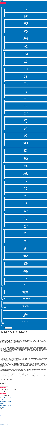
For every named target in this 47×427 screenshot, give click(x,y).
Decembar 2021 (26, 84)
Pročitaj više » (2, 399)
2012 (25, 227)
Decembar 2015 (26, 194)
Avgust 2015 (25, 189)
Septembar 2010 (25, 271)
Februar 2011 (26, 247)
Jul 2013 (26, 220)
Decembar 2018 (26, 145)
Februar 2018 (26, 134)
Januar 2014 (25, 197)
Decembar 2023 (26, 52)
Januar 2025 (25, 32)
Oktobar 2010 (26, 272)
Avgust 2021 (25, 89)
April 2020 (25, 104)
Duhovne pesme (3, 307)
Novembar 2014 (26, 209)
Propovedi (2, 285)
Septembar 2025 (25, 23)
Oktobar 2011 (26, 256)
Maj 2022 (25, 76)
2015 (25, 179)
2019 (25, 114)
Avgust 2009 (25, 279)
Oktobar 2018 (26, 143)
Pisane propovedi (25, 292)
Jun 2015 (25, 187)
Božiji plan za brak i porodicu (26, 298)
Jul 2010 (26, 269)
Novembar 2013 (26, 225)
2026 (25, 7)
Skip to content (2, 0)
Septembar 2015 (25, 190)
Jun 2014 (25, 203)
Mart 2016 (25, 167)
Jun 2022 (25, 75)
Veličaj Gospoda (25, 316)
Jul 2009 (26, 278)
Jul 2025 (26, 25)
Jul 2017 (26, 156)
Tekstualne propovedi (25, 287)
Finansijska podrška (25, 325)
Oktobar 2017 (26, 159)
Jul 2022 (26, 74)
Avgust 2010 (25, 270)
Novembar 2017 (26, 160)
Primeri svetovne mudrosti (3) (5, 397)
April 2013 (25, 217)
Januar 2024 (25, 48)
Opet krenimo (25, 313)
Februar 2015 (26, 182)
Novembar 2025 (26, 21)
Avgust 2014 (25, 205)
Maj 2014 (25, 202)
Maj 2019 (25, 121)
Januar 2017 (25, 149)
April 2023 (25, 61)
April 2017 (25, 152)
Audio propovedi (25, 294)
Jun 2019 (25, 122)
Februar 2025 (26, 31)
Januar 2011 (25, 246)
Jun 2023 (25, 59)
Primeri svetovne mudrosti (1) (5, 405)
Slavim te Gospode (25, 321)
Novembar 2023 (26, 53)
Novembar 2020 (26, 112)
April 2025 (25, 29)
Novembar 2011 (26, 257)
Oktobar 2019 (26, 127)
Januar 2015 (25, 181)
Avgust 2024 (25, 40)
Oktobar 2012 (26, 240)
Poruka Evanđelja (25, 290)
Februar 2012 (26, 231)
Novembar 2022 (26, 69)
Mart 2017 (25, 151)
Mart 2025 (25, 30)
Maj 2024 (25, 44)
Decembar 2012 (26, 242)
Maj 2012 (25, 234)
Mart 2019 (25, 119)
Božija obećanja (26, 293)
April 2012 (25, 233)
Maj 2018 (25, 137)
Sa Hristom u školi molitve (25, 306)
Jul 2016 (26, 172)
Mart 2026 (25, 14)
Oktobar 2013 (26, 224)
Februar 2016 (26, 166)
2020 (25, 98)
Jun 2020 (25, 106)
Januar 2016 (25, 165)
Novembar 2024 (26, 37)
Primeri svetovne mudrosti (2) (5, 401)
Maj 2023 (25, 60)
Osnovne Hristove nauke (25, 291)
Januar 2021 (25, 97)
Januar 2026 (25, 16)
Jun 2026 (25, 10)
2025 (25, 17)
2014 (25, 195)
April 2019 (25, 120)
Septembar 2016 (25, 174)
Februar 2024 (26, 47)
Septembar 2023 (25, 55)
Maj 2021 (25, 92)
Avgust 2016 (25, 173)
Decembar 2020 (26, 113)
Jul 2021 (26, 90)
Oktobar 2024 (26, 38)
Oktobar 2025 (26, 22)
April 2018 (25, 136)
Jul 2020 (26, 107)
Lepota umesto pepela (25, 305)
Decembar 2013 (26, 226)
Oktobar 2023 (26, 54)
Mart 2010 (25, 264)
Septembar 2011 (25, 255)
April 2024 (25, 45)
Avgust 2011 (25, 254)
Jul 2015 (26, 188)
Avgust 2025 (25, 24)
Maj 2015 (25, 186)
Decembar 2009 (26, 284)
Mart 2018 (25, 135)
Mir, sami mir (25, 315)
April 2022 (25, 77)
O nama (2, 323)
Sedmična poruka (3, 4)
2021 (25, 82)
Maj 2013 (25, 218)
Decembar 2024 (26, 36)
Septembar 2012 (25, 239)
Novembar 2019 (26, 128)
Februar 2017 (26, 150)
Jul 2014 (26, 204)
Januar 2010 (25, 262)
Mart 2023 (25, 62)
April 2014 (25, 201)
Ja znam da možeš (25, 314)
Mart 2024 (25, 46)
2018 (25, 130)
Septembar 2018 (25, 142)
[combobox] (4, 386)
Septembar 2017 (25, 158)
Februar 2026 (26, 15)
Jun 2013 (25, 219)
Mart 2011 (25, 248)
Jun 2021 (25, 91)
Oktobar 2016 (26, 175)
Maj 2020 (25, 105)
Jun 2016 (25, 171)
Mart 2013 (25, 216)
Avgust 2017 (25, 157)
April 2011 (25, 249)
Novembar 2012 (26, 241)
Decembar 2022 (26, 68)
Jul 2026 (26, 9)
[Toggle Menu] (24, 6)
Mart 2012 (25, 232)
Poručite (2, 322)
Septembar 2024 (25, 39)
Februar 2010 (26, 263)
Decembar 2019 (26, 129)
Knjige (2, 299)
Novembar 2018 (26, 144)
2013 (25, 211)
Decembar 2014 (26, 210)
